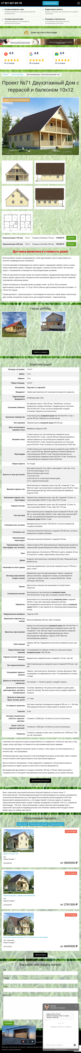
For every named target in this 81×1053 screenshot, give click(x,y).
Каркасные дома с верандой (38, 824)
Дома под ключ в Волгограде (44, 32)
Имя (4, 969)
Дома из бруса (22, 824)
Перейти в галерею (40, 352)
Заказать (71, 238)
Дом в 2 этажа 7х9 (10, 854)
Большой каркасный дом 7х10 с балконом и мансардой (25, 937)
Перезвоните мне (51, 3)
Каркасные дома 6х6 (56, 824)
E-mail (5, 986)
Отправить (8, 1023)
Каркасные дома (17, 74)
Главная (5, 74)
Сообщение (7, 995)
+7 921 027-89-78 (11, 3)
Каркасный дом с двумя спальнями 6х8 (19, 896)
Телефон (6, 978)
